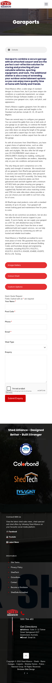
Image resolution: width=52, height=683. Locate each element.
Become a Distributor (19, 587)
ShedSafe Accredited (19, 592)
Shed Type (9, 342)
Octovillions (15, 577)
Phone (8, 322)
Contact (14, 582)
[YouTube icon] (27, 673)
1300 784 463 (26, 619)
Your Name (10, 301)
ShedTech (15, 572)
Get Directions (28, 626)
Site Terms (15, 562)
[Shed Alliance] (6, 4)
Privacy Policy (16, 567)
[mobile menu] (46, 4)
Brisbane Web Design (26, 669)
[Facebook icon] (25, 673)
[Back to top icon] (26, 656)
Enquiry (8, 352)
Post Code (10, 312)
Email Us (31, 637)
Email (8, 332)
